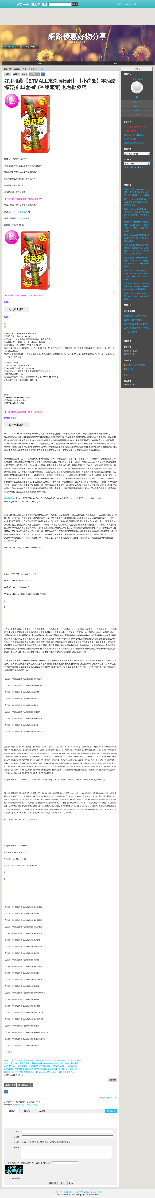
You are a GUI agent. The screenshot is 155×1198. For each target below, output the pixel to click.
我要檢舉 (112, 1080)
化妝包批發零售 (141, 324)
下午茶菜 (146, 328)
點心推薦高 (128, 324)
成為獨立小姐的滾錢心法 (134, 143)
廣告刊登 (58, 1192)
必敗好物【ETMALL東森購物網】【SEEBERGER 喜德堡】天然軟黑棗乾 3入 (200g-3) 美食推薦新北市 (137, 262)
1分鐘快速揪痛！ (131, 139)
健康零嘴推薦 (136, 320)
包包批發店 (8, 1052)
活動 (115, 63)
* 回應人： (16, 1131)
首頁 (40, 63)
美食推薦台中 (135, 328)
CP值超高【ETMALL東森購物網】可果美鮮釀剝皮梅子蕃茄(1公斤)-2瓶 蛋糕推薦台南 (40, 1069)
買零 (126, 328)
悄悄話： (17, 1142)
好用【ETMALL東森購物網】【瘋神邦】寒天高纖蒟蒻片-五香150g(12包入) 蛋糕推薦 (40, 1066)
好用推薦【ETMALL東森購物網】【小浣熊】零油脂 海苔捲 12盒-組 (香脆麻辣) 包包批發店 (136, 192)
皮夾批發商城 (131, 332)
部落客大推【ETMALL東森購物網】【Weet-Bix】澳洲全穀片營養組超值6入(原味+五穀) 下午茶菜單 (137, 226)
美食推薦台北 (10, 498)
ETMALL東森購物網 (18, 212)
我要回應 (111, 1111)
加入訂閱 (129, 369)
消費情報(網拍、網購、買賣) (25, 1105)
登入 (135, 4)
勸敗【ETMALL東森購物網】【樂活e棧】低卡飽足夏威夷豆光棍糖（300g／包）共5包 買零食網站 (136, 275)
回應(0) (12, 1111)
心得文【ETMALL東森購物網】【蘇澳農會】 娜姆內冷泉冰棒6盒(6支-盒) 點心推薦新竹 (41, 1063)
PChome (128, 4)
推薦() (27, 1111)
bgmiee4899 (111, 1098)
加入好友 (136, 115)
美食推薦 (12, 418)
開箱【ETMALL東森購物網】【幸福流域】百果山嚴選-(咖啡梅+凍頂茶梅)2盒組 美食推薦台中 (136, 213)
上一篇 (40, 69)
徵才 (99, 1192)
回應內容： (16, 1147)
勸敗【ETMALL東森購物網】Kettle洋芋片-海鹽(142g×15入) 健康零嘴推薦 (136, 202)
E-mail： (17, 1137)
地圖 (137, 110)
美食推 (127, 320)
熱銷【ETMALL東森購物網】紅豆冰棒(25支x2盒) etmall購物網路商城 (136, 296)
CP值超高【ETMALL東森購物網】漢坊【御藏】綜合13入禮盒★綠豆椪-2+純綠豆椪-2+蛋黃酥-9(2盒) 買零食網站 (136, 249)
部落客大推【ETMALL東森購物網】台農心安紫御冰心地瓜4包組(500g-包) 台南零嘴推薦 (136, 286)
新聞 (118, 4)
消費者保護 (68, 1192)
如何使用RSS (140, 365)
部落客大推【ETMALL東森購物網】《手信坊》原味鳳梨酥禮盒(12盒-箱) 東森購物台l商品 (42, 1060)
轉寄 (38, 1102)
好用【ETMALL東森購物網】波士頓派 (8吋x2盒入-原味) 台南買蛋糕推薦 (136, 238)
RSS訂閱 (129, 365)
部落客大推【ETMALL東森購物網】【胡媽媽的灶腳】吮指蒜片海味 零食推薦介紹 (39, 1072)
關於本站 (136, 102)
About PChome (90, 1192)
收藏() (42, 1111)
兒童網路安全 (78, 1192)
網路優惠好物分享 (77, 36)
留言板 (137, 106)
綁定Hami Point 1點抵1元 (134, 135)
